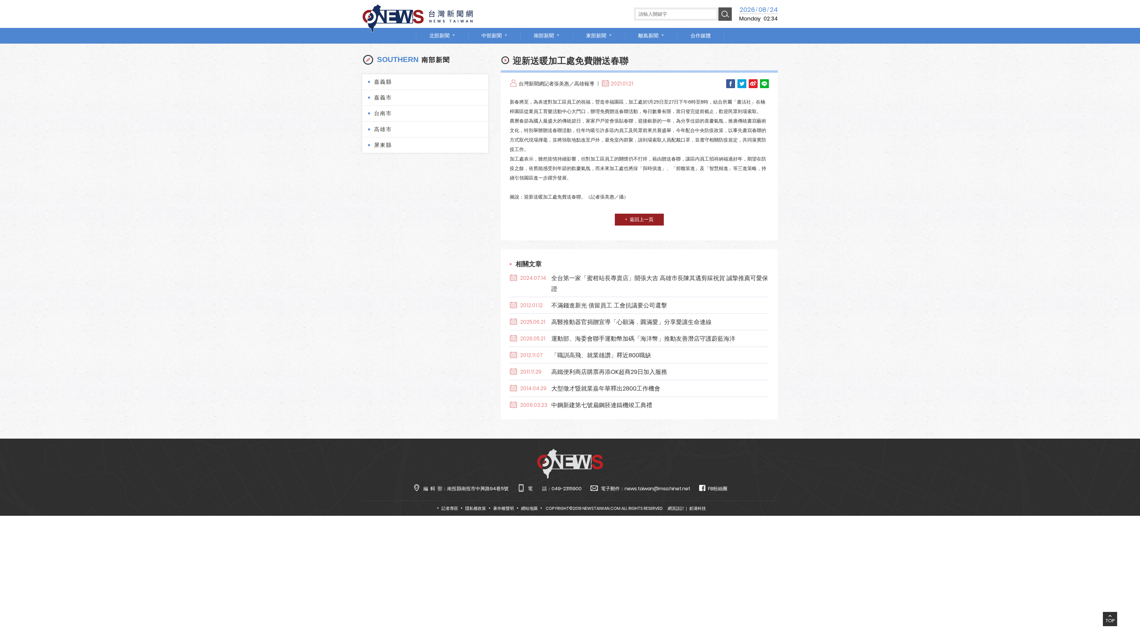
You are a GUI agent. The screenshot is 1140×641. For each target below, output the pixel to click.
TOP (1110, 620)
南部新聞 (544, 35)
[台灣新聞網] (417, 17)
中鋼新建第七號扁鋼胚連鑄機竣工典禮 (601, 405)
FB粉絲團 (717, 488)
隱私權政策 (475, 508)
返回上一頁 (641, 219)
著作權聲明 (503, 508)
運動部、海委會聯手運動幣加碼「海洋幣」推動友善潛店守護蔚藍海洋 (643, 338)
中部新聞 (492, 35)
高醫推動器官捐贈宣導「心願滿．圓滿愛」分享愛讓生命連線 (631, 322)
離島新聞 (648, 35)
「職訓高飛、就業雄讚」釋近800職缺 (601, 355)
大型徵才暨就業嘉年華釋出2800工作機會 (605, 388)
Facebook (730, 83)
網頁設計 (676, 508)
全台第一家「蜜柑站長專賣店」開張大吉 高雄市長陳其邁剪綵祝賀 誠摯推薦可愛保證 (659, 283)
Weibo (753, 83)
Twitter (741, 83)
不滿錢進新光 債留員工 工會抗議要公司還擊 (609, 305)
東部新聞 (596, 35)
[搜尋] (725, 14)
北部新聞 (439, 35)
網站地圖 (529, 508)
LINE (764, 83)
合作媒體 (701, 35)
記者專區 (449, 508)
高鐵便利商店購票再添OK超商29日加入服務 (609, 372)
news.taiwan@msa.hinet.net (657, 488)
